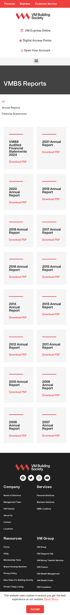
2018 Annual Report (18, 231)
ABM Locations (44, 508)
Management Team (12, 502)
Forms (7, 547)
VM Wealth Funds (45, 580)
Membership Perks (12, 560)
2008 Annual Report (14, 425)
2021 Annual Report (51, 143)
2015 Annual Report (51, 268)
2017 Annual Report (51, 231)
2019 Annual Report (51, 190)
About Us (8, 515)
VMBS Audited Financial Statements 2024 (18, 148)
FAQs (6, 553)
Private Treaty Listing (14, 586)
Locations (8, 529)
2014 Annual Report (14, 307)
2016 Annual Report (18, 268)
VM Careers (9, 508)
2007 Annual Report (47, 425)
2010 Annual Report (18, 383)
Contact (7, 522)
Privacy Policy (10, 573)
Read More (51, 599)
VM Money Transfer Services (50, 560)
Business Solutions (45, 502)
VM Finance (42, 567)
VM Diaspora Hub (45, 553)
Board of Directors (12, 495)
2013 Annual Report (51, 305)
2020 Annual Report (14, 192)
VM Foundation (44, 587)
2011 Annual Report (51, 345)
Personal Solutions (45, 495)
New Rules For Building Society (18, 580)
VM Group (41, 547)
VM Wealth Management (48, 573)
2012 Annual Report (18, 345)
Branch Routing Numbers (15, 566)
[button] (36, 61)
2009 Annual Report (47, 385)
